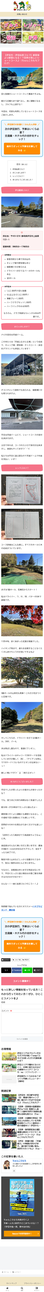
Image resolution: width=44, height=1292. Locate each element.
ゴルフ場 (18, 959)
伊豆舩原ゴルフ (19, 169)
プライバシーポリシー (32, 1283)
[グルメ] (11, 25)
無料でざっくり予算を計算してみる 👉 (22, 148)
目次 (18, 164)
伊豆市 (26, 959)
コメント (6, 1011)
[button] (38, 970)
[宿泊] (11, 37)
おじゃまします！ (19, 173)
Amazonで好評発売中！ (22, 1234)
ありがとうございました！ (23, 180)
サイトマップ (11, 1283)
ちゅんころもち (19, 1161)
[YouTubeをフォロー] (14, 1170)
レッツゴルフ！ (19, 176)
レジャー (7, 959)
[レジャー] (33, 25)
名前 (3, 1002)
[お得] (33, 37)
